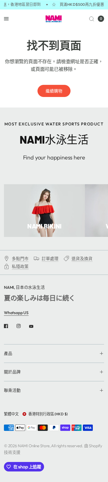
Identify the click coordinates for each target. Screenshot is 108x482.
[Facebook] (9, 326)
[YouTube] (35, 326)
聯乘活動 (12, 390)
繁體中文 (11, 414)
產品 (8, 353)
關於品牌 (12, 371)
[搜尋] (91, 18)
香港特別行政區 (48, 414)
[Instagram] (22, 326)
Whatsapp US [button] (16, 312)
